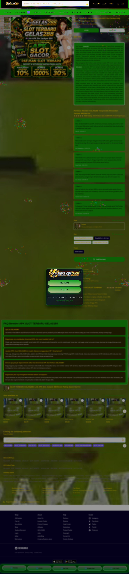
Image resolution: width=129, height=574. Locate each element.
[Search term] (86, 4)
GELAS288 (7, 12)
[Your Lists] (118, 4)
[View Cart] (123, 4)
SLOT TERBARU (22, 12)
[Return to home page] (12, 3)
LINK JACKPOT (120, 12)
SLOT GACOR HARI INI (103, 12)
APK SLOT (37, 12)
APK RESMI (88, 12)
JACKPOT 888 (63, 12)
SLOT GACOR (76, 12)
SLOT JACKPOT (49, 12)
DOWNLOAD (64, 283)
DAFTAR (64, 289)
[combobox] (55, 3)
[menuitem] (7, 12)
